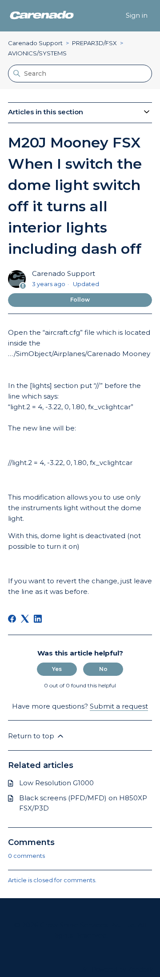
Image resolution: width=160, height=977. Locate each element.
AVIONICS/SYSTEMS (37, 53)
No (103, 669)
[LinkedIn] (38, 619)
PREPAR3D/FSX (94, 43)
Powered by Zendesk (122, 969)
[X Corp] (25, 619)
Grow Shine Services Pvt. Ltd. (88, 925)
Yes (57, 669)
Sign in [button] (137, 15)
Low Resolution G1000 (56, 783)
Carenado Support (35, 43)
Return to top (32, 736)
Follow (80, 299)
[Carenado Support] (42, 16)
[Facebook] (12, 619)
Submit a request (119, 706)
